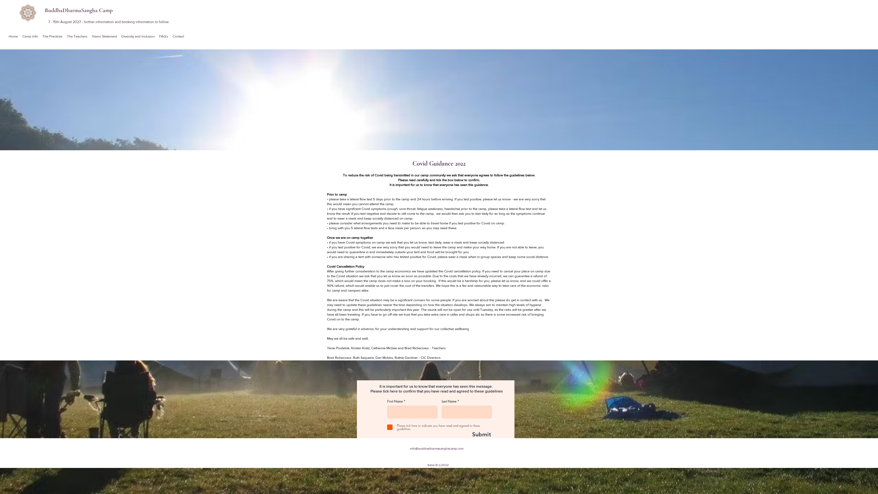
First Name (395, 401)
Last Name (449, 401)
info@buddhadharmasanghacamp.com (436, 448)
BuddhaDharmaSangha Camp (79, 10)
